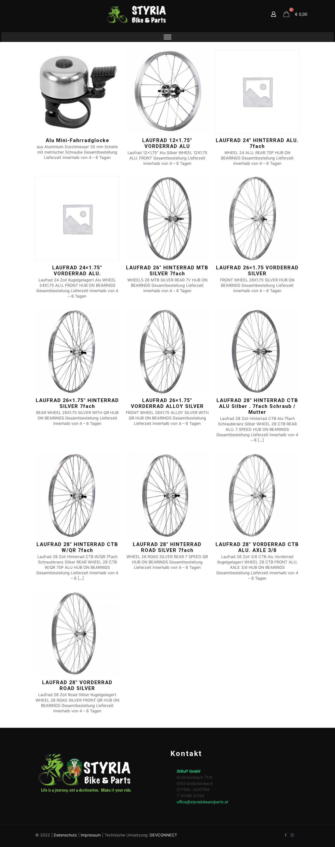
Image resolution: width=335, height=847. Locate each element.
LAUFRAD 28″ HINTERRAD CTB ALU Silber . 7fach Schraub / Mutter (257, 406)
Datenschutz (65, 835)
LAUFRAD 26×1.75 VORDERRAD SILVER (257, 270)
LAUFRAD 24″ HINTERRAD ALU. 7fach (257, 143)
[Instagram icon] (292, 835)
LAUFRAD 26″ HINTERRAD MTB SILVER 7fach (167, 270)
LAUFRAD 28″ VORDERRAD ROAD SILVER (77, 685)
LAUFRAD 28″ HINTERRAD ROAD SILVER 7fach (167, 547)
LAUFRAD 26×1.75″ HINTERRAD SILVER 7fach (77, 403)
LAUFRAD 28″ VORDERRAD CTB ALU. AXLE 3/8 (257, 547)
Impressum (91, 835)
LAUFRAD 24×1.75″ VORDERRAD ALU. (77, 270)
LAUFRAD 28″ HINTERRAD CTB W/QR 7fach (77, 547)
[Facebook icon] (285, 835)
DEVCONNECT (163, 835)
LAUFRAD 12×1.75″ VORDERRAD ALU (167, 143)
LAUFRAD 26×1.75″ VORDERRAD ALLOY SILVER (167, 403)
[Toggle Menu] (167, 37)
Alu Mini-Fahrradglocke (77, 140)
